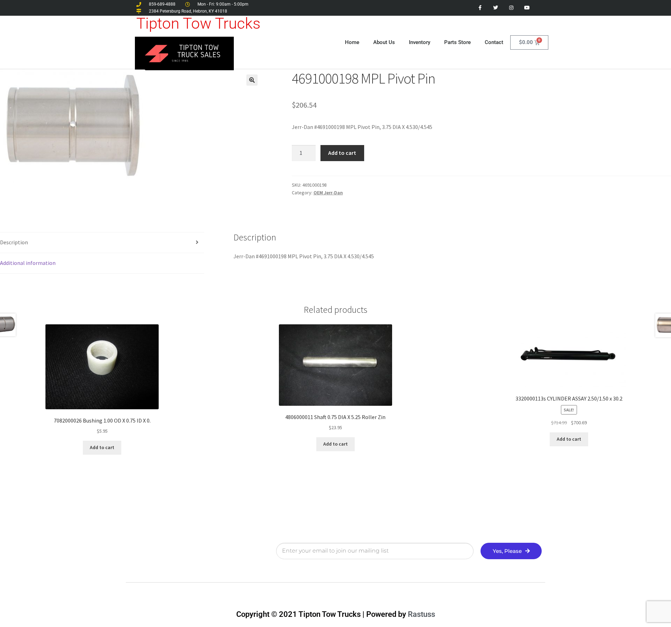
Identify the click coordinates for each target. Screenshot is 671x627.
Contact (494, 42)
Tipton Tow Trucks (198, 23)
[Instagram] (511, 8)
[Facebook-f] (480, 8)
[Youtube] (527, 8)
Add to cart (342, 152)
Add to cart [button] (102, 447)
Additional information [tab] (28, 262)
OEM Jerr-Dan (328, 192)
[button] (252, 80)
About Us (384, 42)
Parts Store (457, 42)
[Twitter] (496, 8)
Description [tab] (14, 242)
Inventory (419, 42)
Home (352, 42)
